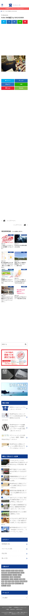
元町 (24, 579)
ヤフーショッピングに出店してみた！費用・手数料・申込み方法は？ (13, 437)
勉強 (3, 581)
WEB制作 (6, 544)
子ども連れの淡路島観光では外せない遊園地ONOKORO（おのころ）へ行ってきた (18, 506)
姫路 (6, 581)
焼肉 (6, 583)
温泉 (3, 583)
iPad (16, 570)
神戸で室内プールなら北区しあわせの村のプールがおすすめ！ (18, 471)
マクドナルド (17, 577)
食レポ (4, 558)
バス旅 (11, 577)
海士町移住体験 (23, 581)
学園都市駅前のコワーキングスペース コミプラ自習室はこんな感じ (18, 478)
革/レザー (4, 585)
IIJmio (13, 570)
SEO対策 (21, 570)
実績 (8, 609)
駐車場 (8, 585)
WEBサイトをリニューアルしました (15, 8)
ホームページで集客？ (7, 607)
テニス (19, 574)
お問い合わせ (19, 609)
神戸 (9, 583)
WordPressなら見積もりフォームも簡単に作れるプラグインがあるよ (17, 446)
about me (13, 609)
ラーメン (16, 579)
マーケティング (5, 579)
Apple (3, 570)
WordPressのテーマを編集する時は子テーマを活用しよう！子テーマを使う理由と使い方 (17, 427)
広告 (9, 581)
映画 (13, 581)
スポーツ (15, 574)
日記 (4, 553)
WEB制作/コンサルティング (20, 607)
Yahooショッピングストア (14, 572)
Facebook (8, 570)
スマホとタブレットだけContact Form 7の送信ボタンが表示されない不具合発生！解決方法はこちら (14, 463)
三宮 (20, 579)
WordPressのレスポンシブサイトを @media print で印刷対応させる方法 (14, 417)
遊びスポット (18, 583)
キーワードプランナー (6, 574)
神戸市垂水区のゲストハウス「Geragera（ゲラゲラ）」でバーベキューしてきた (18, 529)
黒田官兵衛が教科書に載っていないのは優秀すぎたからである (18, 492)
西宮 (13, 583)
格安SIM (17, 581)
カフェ (22, 572)
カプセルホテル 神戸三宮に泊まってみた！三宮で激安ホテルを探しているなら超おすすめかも (14, 521)
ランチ (11, 579)
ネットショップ (5, 577)
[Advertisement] (14, 40)
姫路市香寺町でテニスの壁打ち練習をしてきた (18, 513)
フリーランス (7, 548)
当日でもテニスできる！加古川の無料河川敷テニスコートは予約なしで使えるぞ (18, 499)
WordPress (4, 572)
